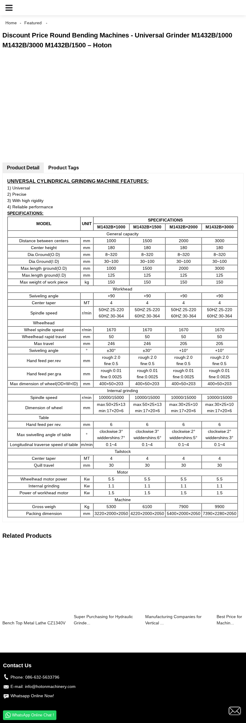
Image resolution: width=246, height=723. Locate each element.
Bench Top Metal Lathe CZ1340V (33, 622)
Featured (33, 22)
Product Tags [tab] (63, 167)
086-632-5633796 (42, 677)
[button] (9, 7)
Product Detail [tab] (23, 167)
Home (11, 22)
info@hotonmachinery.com (50, 686)
